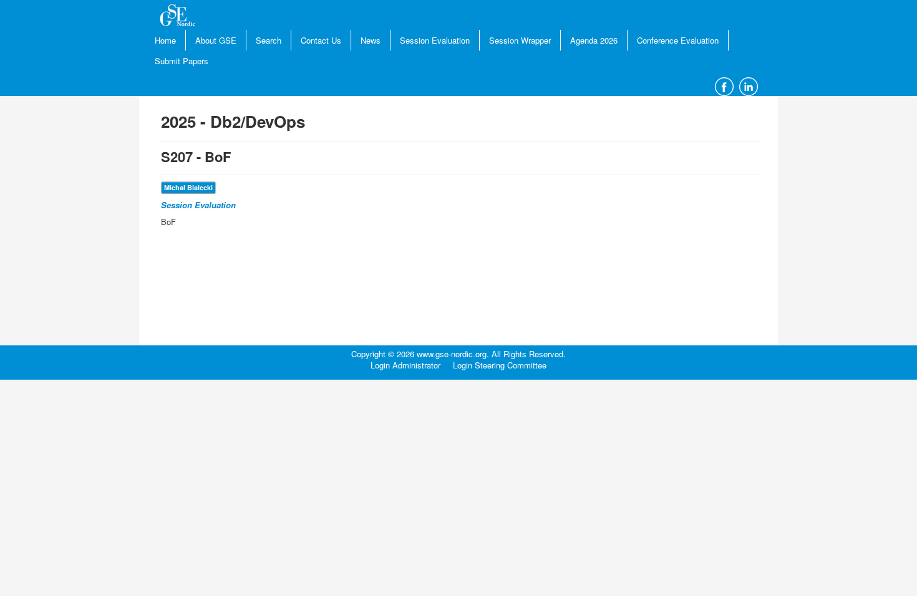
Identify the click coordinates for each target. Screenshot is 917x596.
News (371, 40)
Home (165, 40)
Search (268, 40)
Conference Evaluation (678, 40)
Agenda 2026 (594, 40)
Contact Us (321, 40)
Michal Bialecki (188, 187)
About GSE (215, 40)
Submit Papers (181, 61)
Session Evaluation (435, 40)
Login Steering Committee (499, 365)
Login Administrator (405, 365)
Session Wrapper (520, 40)
